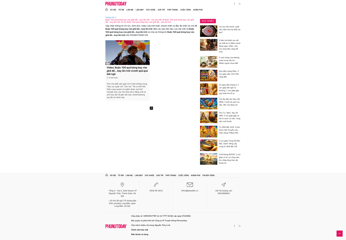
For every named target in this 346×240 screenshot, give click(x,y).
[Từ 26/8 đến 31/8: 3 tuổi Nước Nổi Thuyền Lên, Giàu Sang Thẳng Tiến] (208, 131)
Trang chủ (109, 17)
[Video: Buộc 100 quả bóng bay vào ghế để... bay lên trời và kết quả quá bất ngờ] (127, 52)
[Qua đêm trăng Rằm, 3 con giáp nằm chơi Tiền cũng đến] (208, 75)
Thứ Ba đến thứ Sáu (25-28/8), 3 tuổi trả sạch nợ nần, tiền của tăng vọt (229, 102)
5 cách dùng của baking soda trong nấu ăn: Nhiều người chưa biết (229, 60)
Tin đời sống (208, 175)
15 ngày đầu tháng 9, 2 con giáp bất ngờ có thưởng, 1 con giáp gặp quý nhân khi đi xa (229, 89)
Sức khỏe (150, 10)
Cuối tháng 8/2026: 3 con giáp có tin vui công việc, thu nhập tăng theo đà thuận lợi (230, 158)
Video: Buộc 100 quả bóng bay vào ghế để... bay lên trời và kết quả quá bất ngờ (127, 70)
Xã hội (113, 10)
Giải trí (161, 10)
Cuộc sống (185, 10)
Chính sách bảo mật (139, 230)
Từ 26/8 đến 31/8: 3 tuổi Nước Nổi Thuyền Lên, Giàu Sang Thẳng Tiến (229, 130)
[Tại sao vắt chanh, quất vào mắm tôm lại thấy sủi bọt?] (208, 31)
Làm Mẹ (129, 10)
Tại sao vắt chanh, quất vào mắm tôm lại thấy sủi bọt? (229, 29)
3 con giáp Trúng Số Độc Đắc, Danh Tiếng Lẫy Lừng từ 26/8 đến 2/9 (229, 144)
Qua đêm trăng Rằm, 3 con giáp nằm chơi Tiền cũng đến (229, 74)
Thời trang (172, 10)
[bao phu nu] (116, 4)
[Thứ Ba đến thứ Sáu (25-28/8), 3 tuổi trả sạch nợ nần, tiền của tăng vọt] (208, 103)
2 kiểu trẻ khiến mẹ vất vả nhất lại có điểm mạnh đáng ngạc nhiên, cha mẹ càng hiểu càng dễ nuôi (229, 46)
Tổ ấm (121, 10)
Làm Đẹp (140, 10)
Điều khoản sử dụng (139, 234)
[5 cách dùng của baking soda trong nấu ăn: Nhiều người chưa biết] (208, 62)
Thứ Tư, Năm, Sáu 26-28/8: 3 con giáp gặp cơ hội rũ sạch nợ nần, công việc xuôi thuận (229, 117)
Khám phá (198, 10)
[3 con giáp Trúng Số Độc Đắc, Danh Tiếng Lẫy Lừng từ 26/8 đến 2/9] (208, 145)
